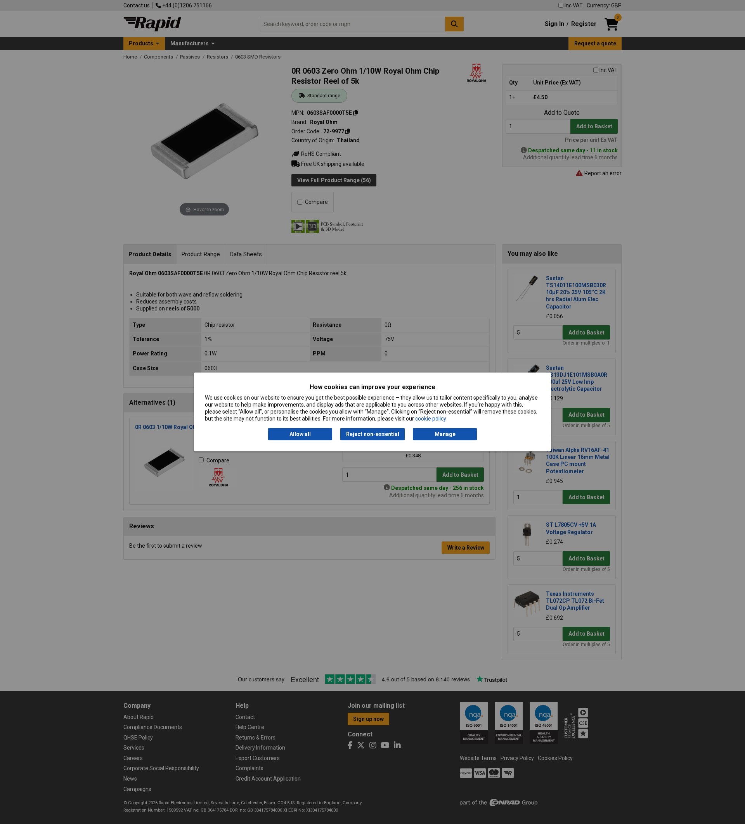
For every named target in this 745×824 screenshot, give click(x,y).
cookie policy (430, 419)
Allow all (300, 434)
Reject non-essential (372, 434)
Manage (445, 434)
